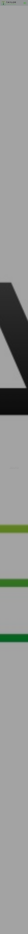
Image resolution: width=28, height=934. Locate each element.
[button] (25, 3)
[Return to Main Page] (8, 3)
